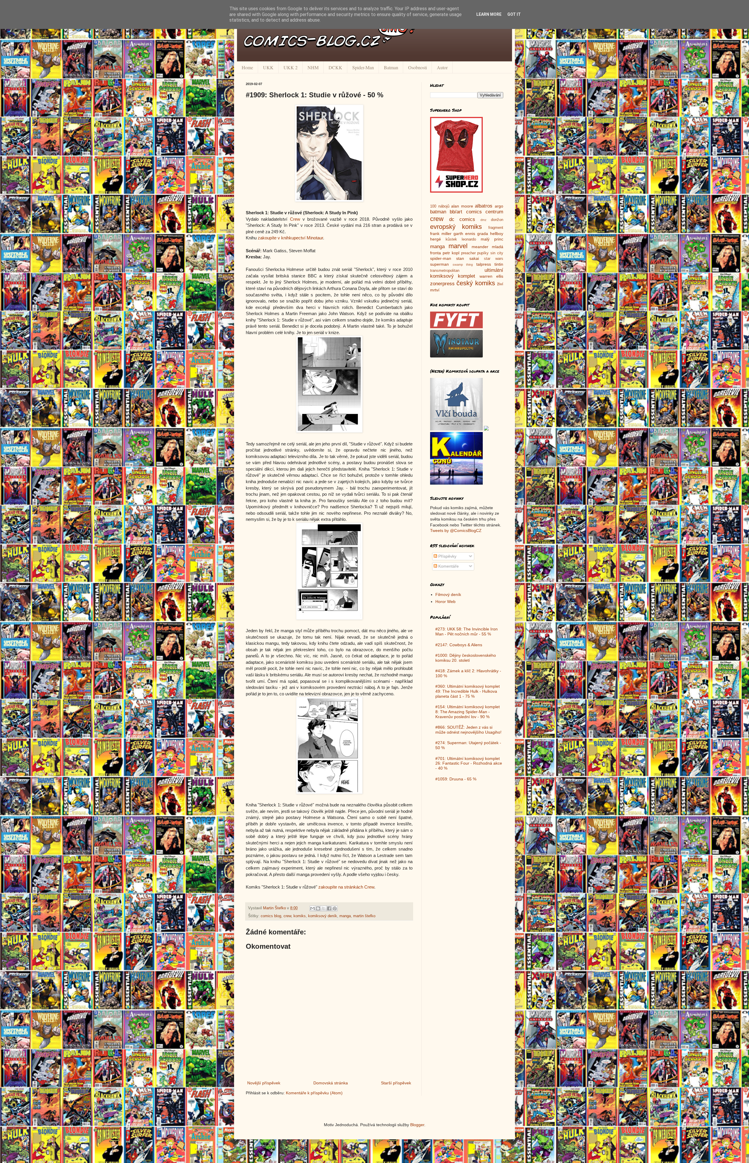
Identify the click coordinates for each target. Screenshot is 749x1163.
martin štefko (364, 916)
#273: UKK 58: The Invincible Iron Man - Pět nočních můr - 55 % (466, 631)
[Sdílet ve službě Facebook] (329, 908)
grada (482, 233)
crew (287, 916)
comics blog (271, 916)
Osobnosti (417, 67)
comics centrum (484, 212)
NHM (313, 67)
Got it (514, 14)
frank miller (440, 233)
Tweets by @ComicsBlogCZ (456, 530)
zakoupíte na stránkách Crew (346, 886)
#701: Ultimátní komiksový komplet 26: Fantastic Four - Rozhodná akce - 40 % (468, 763)
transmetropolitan (444, 271)
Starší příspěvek (396, 1083)
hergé (435, 239)
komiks (299, 916)
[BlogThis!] (318, 908)
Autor (442, 67)
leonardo (469, 239)
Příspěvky (446, 556)
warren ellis (491, 276)
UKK (268, 67)
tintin (498, 264)
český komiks (475, 283)
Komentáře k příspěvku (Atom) (314, 1093)
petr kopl (451, 252)
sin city (496, 253)
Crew (295, 219)
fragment (495, 228)
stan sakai (467, 258)
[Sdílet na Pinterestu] (335, 908)
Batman (391, 67)
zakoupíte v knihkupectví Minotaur (290, 237)
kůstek (451, 239)
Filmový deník (448, 594)
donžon (497, 220)
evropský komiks (456, 226)
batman (438, 212)
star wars (493, 259)
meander (480, 246)
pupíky (483, 253)
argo (499, 206)
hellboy (496, 233)
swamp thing (463, 264)
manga (345, 916)
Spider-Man (363, 67)
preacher (468, 253)
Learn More (488, 14)
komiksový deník (322, 916)
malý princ (492, 239)
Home (247, 67)
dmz (483, 220)
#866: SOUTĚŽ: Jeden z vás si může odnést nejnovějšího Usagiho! (468, 730)
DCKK (335, 67)
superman (439, 264)
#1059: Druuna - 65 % (455, 779)
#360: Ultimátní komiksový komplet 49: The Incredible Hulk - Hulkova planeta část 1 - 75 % (467, 691)
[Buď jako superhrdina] (456, 191)
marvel (458, 246)
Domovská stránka (330, 1083)
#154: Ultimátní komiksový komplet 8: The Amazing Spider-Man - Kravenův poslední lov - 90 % (467, 711)
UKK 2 (291, 67)
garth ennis (464, 233)
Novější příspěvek (263, 1083)
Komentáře (448, 566)
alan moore (462, 206)
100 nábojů (439, 206)
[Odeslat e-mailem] (312, 908)
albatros (483, 206)
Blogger (417, 1124)
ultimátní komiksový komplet (466, 273)
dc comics (462, 219)
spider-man (440, 258)
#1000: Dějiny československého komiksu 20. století (465, 658)
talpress (483, 264)
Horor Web (445, 601)
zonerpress (442, 283)
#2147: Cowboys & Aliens (458, 644)
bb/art (456, 212)
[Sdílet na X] (324, 908)
